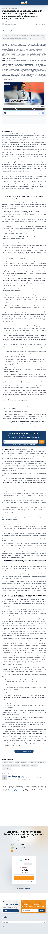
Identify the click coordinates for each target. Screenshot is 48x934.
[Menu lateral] (2, 2)
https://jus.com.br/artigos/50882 (9, 790)
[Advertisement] (24, 808)
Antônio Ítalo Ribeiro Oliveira (16, 776)
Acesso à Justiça (6, 768)
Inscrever (41, 442)
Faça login (28, 888)
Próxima (30, 751)
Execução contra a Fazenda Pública (11, 765)
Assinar (17, 878)
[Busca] (45, 2)
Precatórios (34, 765)
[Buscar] (44, 922)
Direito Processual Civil (20, 762)
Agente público (25, 765)
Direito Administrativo (8, 762)
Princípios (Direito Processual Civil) (37, 762)
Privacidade (32, 444)
